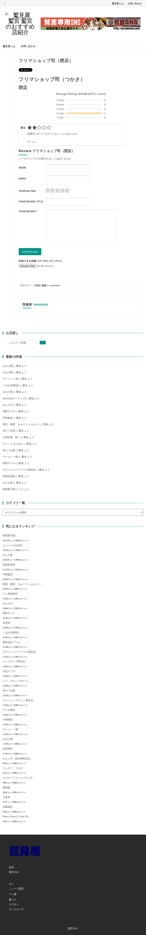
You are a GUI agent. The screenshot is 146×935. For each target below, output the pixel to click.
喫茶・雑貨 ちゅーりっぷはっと (21, 424)
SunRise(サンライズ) (14, 398)
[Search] (43, 342)
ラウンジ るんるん (13, 443)
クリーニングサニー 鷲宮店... (19, 700)
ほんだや (8, 404)
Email (22, 178)
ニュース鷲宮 (16, 888)
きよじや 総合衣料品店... (17, 758)
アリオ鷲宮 (9, 709)
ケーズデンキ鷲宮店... (15, 661)
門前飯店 (8, 417)
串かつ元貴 (9, 430)
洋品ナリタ (9, 671)
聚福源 (6, 787)
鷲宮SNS (14, 871)
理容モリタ (9, 411)
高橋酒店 (8, 806)
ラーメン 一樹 (10, 378)
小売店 (37, 285)
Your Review (28, 211)
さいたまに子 (16, 909)
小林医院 (8, 719)
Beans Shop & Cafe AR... (16, 816)
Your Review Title (31, 201)
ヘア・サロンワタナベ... (16, 680)
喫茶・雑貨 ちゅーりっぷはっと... (22, 583)
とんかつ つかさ (13, 768)
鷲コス (12, 899)
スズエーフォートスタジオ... (18, 777)
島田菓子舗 (9, 489)
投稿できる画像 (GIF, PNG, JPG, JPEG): (40, 260)
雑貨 (44, 285)
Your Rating (27, 191)
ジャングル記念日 (13, 545)
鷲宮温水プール (11, 642)
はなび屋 (8, 365)
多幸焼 (6, 622)
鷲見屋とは (118, 3)
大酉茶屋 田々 (11, 437)
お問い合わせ (135, 3)
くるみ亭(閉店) (11, 385)
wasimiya (55, 285)
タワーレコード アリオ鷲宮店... (20, 651)
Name (22, 167)
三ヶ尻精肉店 (10, 593)
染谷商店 (8, 748)
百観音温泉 (9, 476)
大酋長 (6, 797)
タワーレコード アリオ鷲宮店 (19, 469)
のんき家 (8, 482)
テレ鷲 (12, 894)
